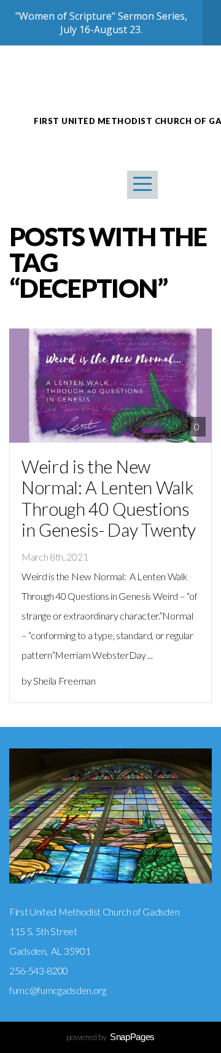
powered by (110, 1037)
